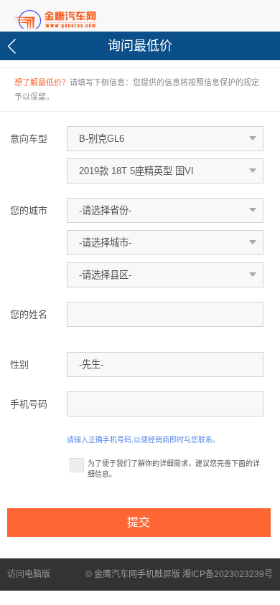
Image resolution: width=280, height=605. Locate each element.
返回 (14, 46)
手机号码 (28, 404)
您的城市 (28, 210)
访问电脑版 (28, 574)
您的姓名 (28, 314)
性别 (19, 364)
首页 (79, 17)
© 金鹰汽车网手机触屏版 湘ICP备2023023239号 (179, 574)
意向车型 (28, 138)
